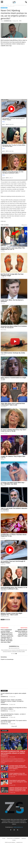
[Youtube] (16, 653)
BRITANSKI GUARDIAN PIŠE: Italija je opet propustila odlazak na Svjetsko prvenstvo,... (13, 753)
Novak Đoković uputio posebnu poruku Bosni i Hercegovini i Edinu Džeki (18, 782)
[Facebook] (12, 653)
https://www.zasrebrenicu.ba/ (14, 648)
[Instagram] (14, 830)
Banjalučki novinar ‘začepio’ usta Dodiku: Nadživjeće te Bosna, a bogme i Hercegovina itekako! (12, 701)
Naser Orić (7, 619)
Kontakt (14, 840)
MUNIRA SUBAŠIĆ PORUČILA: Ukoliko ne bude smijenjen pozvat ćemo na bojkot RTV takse (21, 633)
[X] (14, 653)
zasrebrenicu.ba (19, 842)
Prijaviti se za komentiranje (7, 659)
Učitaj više (13, 726)
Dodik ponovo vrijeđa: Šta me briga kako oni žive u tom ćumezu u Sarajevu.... (14, 708)
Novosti (7, 5)
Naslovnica (3, 5)
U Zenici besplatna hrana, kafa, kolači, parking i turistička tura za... (18, 774)
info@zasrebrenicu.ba (18, 827)
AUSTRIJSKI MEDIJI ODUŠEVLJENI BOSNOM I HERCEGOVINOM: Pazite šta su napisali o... (18, 767)
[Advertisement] (14, 58)
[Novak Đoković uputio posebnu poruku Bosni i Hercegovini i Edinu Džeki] (4, 782)
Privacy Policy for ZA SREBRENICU (13, 838)
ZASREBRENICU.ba (7, 20)
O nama (3, 838)
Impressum (24, 838)
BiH (10, 5)
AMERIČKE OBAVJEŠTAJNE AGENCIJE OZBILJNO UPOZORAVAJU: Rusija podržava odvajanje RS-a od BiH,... (18, 789)
